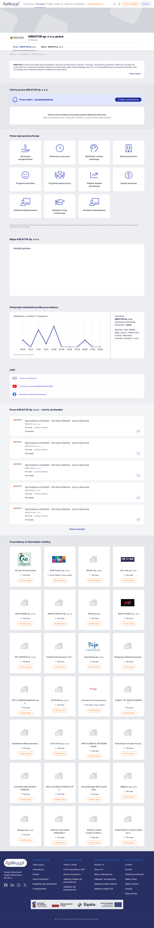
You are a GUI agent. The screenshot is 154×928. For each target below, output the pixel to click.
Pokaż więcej (135, 74)
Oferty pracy (29, 4)
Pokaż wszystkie (77, 529)
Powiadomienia (39, 889)
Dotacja (128, 889)
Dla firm (146, 4)
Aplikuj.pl (13, 54)
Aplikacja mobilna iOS (103, 889)
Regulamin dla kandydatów (45, 884)
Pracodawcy (40, 4)
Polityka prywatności (134, 874)
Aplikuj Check (131, 879)
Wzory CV (98, 869)
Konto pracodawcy (72, 874)
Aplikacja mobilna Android (105, 884)
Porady (50, 4)
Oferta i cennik (70, 864)
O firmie (128, 864)
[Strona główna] (11, 4)
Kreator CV (58, 4)
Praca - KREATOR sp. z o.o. (24, 47)
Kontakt (128, 869)
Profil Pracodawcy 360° (74, 869)
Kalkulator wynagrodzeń (75, 4)
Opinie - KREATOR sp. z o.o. (52, 47)
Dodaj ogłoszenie (96, 4)
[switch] (128, 100)
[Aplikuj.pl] (15, 863)
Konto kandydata (131, 4)
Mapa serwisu (131, 893)
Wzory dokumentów (103, 874)
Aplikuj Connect (132, 884)
